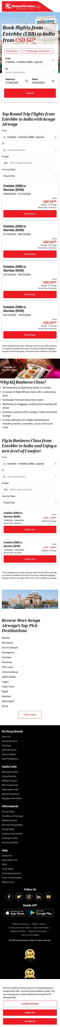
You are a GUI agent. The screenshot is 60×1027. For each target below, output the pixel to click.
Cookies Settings (30, 1003)
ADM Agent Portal (10, 789)
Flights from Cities (17, 931)
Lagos (5, 681)
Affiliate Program (10, 780)
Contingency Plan (10, 838)
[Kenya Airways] (9, 896)
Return (35, 79)
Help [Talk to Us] (9, 860)
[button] (38, 51)
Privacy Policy (8, 811)
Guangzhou (8, 652)
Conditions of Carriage (12, 816)
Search (30, 93)
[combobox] (30, 137)
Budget (5, 156)
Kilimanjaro (8, 701)
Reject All (30, 1012)
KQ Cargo (6, 745)
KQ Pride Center (9, 750)
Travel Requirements (11, 873)
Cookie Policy (8, 829)
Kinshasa (7, 662)
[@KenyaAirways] (19, 896)
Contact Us (7, 855)
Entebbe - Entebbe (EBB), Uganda (24, 61)
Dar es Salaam (10, 647)
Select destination (15, 72)
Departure (10, 79)
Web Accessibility (10, 842)
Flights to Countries (20, 924)
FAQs (4, 864)
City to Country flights (30, 935)
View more (30, 714)
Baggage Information (12, 798)
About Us (6, 736)
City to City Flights (41, 928)
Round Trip (11, 51)
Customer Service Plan (12, 833)
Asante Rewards (9, 741)
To (7, 69)
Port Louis (7, 667)
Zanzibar (6, 657)
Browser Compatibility (12, 825)
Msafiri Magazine (10, 758)
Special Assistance (10, 794)
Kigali (5, 691)
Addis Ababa (9, 676)
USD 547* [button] (25, 40)
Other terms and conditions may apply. (41, 351)
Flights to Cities (38, 924)
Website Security (9, 820)
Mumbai (6, 696)
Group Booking (9, 776)
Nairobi (6, 637)
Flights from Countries (37, 931)
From (8, 58)
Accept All (30, 1021)
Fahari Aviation (9, 754)
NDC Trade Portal (10, 785)
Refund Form (8, 882)
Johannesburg (10, 671)
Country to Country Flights (19, 928)
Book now (30, 529)
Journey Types (8, 169)
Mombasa (7, 642)
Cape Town (8, 686)
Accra (5, 706)
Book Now (30, 213)
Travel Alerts (7, 869)
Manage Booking (10, 772)
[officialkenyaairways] (28, 896)
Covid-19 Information (12, 877)
